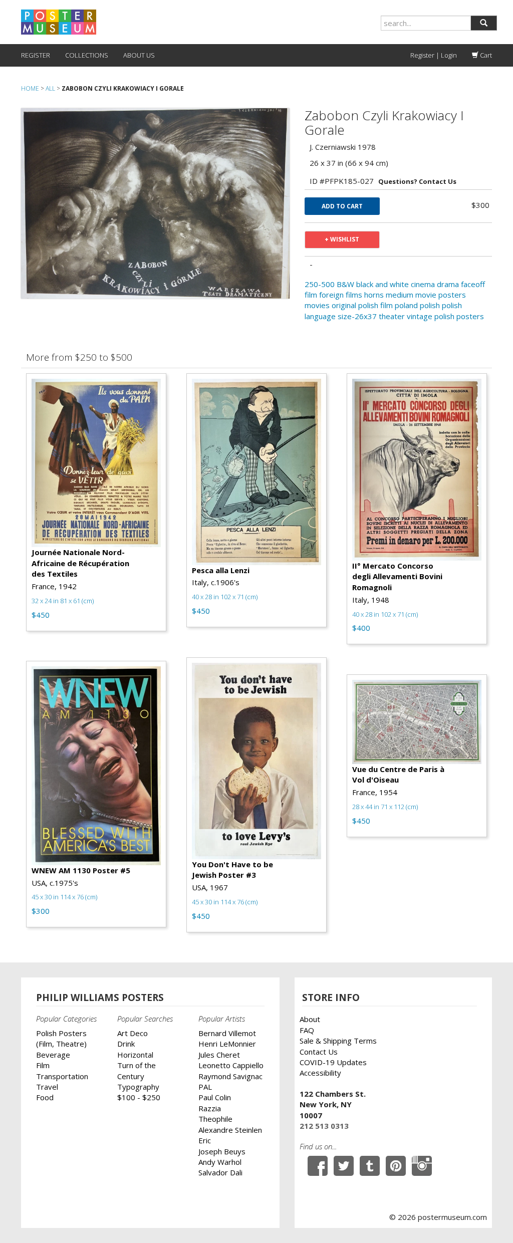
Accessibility (320, 1073)
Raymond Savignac (230, 1076)
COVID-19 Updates (333, 1062)
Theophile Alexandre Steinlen (230, 1124)
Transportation (62, 1076)
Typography (138, 1087)
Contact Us (319, 1052)
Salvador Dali (220, 1172)
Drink (126, 1044)
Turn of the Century (136, 1070)
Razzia (209, 1108)
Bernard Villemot (227, 1033)
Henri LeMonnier (227, 1044)
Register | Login (433, 55)
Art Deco (132, 1033)
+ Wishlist (342, 239)
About (310, 1019)
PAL (205, 1087)
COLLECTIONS (86, 55)
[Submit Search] (483, 23)
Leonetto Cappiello (231, 1065)
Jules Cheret (219, 1055)
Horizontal (135, 1055)
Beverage (53, 1055)
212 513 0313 (324, 1126)
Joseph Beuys (221, 1151)
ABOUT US (139, 55)
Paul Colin (214, 1097)
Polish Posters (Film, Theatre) (61, 1038)
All (50, 88)
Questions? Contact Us (417, 181)
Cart (485, 55)
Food (45, 1097)
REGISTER (35, 55)
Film (43, 1065)
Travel (47, 1087)
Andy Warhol (219, 1162)
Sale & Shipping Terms (338, 1041)
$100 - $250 (138, 1097)
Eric (204, 1140)
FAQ (307, 1030)
